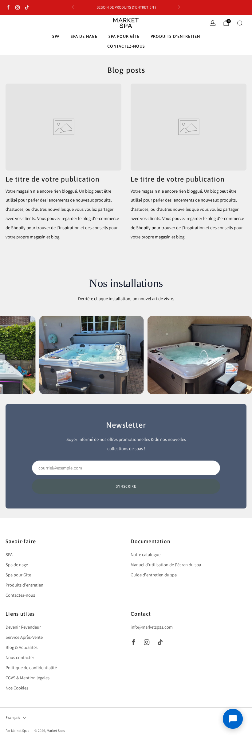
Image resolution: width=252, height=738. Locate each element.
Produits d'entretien (175, 36)
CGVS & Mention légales (27, 678)
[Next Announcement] (179, 7)
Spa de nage (84, 36)
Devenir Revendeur (23, 627)
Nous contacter (20, 657)
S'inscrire (126, 486)
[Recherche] (240, 23)
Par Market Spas (18, 730)
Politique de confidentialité (31, 667)
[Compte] (213, 23)
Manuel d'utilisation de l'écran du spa (166, 564)
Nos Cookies (17, 688)
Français (13, 717)
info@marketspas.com (152, 627)
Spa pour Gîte (124, 36)
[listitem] (126, 7)
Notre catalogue (145, 554)
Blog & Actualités (21, 647)
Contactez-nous (126, 46)
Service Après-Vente (24, 637)
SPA (56, 36)
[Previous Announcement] (73, 7)
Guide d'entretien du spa (154, 575)
